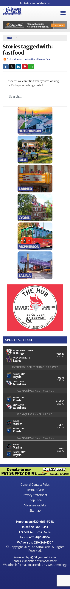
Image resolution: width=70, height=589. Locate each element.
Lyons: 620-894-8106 (35, 537)
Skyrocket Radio (45, 557)
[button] (63, 13)
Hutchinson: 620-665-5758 (35, 521)
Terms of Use (35, 490)
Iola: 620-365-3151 (35, 527)
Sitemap (35, 510)
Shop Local (35, 500)
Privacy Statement (35, 495)
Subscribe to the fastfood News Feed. (29, 59)
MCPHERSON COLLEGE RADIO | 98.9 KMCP (35, 367)
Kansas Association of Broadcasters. (35, 561)
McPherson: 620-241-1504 (35, 542)
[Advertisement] (35, 25)
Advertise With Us (35, 505)
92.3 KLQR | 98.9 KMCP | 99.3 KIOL (35, 390)
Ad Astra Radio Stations (35, 3)
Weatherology (57, 565)
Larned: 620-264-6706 (35, 532)
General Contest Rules (35, 484)
